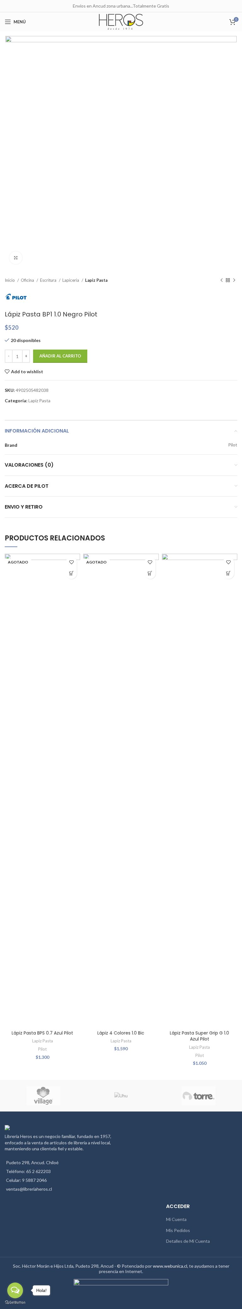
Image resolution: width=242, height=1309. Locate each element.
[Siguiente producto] (234, 280)
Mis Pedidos (178, 1230)
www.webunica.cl (170, 1266)
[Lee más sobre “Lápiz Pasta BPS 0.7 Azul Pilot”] (71, 573)
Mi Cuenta (176, 1219)
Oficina (28, 280)
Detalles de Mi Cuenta (188, 1241)
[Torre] (198, 1095)
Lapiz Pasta (96, 280)
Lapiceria (71, 280)
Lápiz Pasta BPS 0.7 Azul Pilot (42, 1033)
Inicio (10, 280)
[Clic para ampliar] (15, 257)
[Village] (43, 1095)
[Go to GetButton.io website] (15, 1302)
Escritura (48, 280)
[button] (228, 573)
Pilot (42, 1049)
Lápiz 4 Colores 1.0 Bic (120, 1033)
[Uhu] (121, 1096)
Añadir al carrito (60, 355)
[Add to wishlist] (71, 562)
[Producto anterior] (221, 280)
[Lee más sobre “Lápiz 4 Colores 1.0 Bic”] (150, 573)
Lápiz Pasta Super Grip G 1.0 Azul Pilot (199, 1036)
